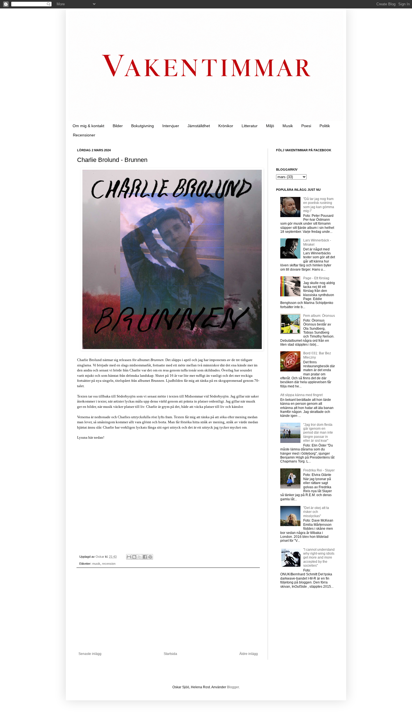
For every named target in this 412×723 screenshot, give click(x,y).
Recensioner (84, 135)
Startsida (170, 654)
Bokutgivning (142, 126)
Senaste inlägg (89, 654)
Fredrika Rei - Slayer (319, 470)
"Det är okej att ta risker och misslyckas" (316, 512)
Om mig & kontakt (88, 126)
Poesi (306, 126)
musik (96, 563)
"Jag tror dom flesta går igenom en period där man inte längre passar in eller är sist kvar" (318, 433)
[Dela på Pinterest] (150, 557)
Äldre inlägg (248, 654)
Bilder (118, 126)
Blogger (233, 687)
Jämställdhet (199, 126)
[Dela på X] (139, 557)
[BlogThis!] (134, 557)
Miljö (270, 126)
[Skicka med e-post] (129, 557)
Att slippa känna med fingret (301, 395)
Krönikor (225, 126)
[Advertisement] (168, 610)
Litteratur (250, 126)
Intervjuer (170, 126)
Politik (325, 126)
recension (108, 563)
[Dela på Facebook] (145, 557)
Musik (288, 126)
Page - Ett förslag (316, 278)
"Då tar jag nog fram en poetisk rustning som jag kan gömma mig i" (318, 205)
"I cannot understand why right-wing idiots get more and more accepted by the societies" (319, 558)
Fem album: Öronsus (319, 316)
